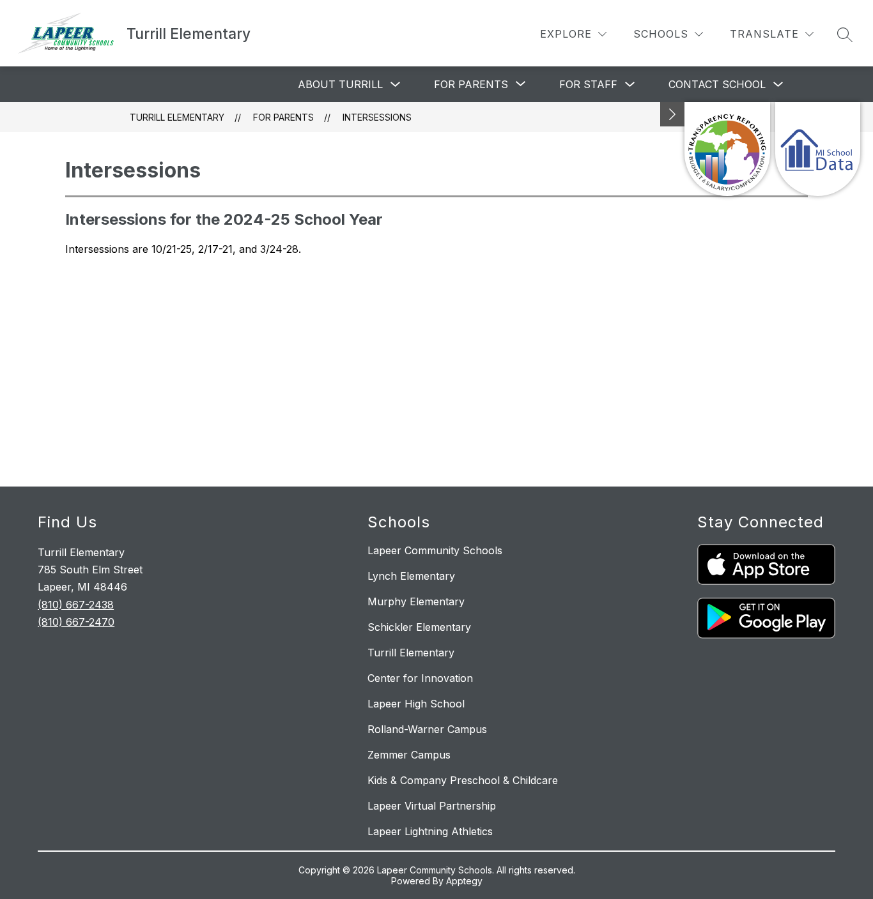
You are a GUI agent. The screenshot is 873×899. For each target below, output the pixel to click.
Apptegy (464, 880)
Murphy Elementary (416, 601)
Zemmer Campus (409, 754)
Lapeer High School (416, 703)
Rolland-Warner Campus (427, 729)
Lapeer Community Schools (434, 550)
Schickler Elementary (419, 627)
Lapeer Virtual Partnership (431, 805)
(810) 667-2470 (76, 622)
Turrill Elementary (177, 117)
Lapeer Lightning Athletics (430, 831)
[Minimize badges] (672, 114)
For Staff (588, 84)
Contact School (717, 84)
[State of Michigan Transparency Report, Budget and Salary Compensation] (726, 149)
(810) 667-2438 (76, 604)
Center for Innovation (420, 678)
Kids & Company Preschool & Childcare (462, 780)
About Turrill (340, 84)
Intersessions (377, 117)
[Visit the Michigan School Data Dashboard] (817, 149)
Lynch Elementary (411, 576)
